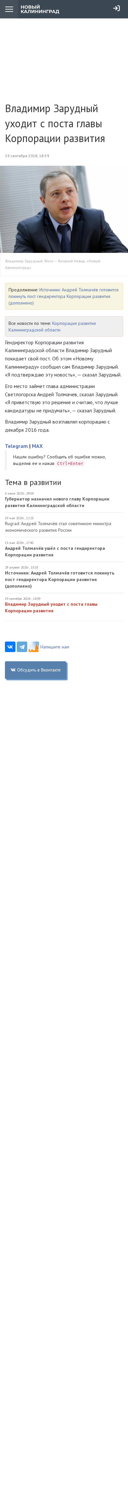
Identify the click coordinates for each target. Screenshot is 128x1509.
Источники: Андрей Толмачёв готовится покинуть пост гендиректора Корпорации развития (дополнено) (63, 296)
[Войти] (116, 8)
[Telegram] (22, 647)
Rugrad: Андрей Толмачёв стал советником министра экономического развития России (58, 527)
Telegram (16, 446)
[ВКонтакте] (10, 647)
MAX (37, 446)
